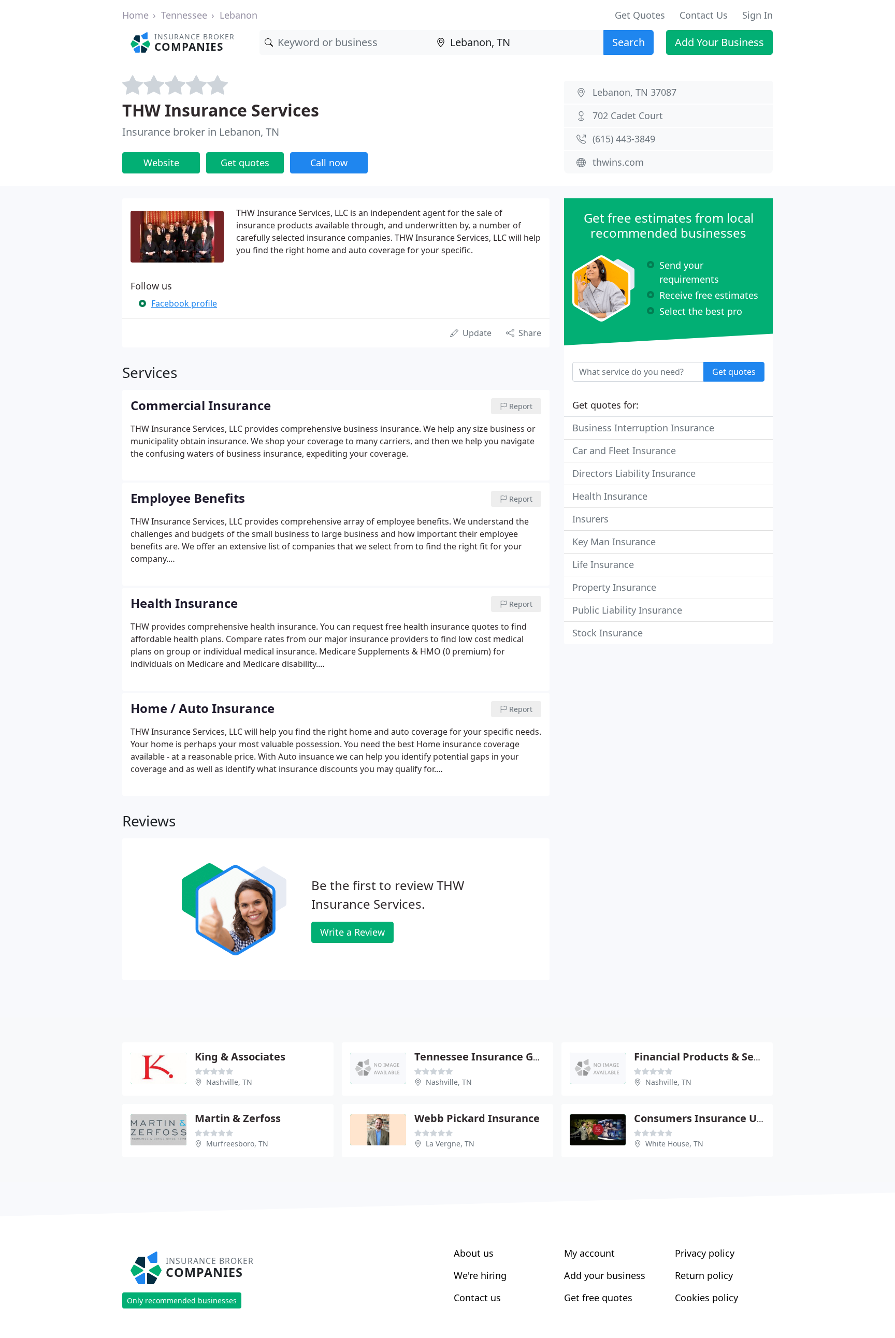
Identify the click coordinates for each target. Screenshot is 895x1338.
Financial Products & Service (706, 1057)
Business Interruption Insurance (643, 427)
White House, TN (674, 1143)
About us (474, 1253)
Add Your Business (719, 42)
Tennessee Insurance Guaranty (494, 1057)
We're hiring (480, 1275)
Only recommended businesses (182, 1300)
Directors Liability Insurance (634, 473)
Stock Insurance (607, 633)
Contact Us (704, 15)
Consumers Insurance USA (702, 1118)
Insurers (590, 519)
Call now (329, 162)
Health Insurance (609, 496)
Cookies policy (706, 1297)
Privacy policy (704, 1253)
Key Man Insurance (614, 541)
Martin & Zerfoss (238, 1118)
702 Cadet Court (628, 115)
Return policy (704, 1275)
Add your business (604, 1275)
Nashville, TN (229, 1082)
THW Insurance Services (220, 110)
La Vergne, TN (450, 1143)
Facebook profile (184, 303)
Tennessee (184, 15)
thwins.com (618, 162)
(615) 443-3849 (624, 139)
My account (589, 1253)
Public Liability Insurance (627, 610)
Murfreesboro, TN (237, 1143)
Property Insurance (614, 587)
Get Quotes (640, 15)
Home (135, 15)
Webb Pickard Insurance (477, 1118)
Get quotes (245, 162)
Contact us (477, 1297)
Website (161, 162)
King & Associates (240, 1057)
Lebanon (238, 15)
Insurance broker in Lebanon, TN (200, 132)
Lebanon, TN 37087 (634, 92)
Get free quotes (598, 1297)
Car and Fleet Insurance (624, 450)
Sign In (757, 15)
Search (628, 42)
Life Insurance (603, 564)
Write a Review (352, 932)
